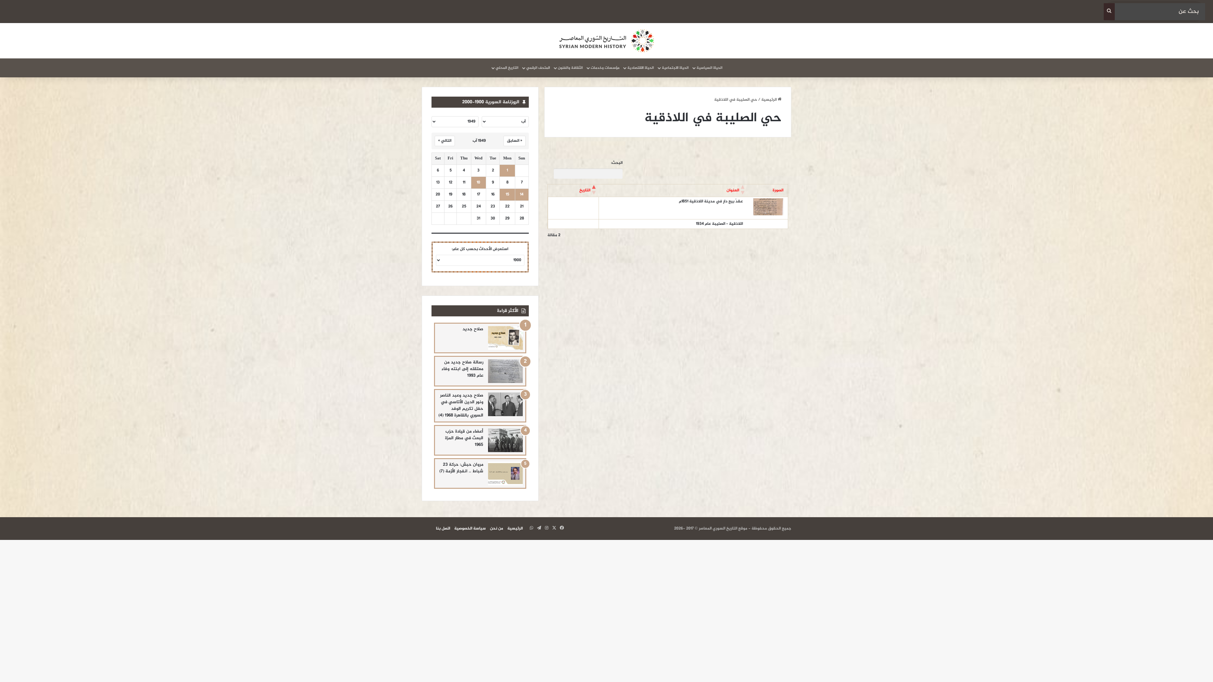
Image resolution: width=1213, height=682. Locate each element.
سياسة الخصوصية (470, 528)
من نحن (496, 528)
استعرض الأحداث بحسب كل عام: (480, 249)
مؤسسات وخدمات (605, 68)
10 (478, 182)
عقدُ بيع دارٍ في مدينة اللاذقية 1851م (711, 201)
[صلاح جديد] (505, 338)
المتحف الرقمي (538, 68)
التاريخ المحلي (507, 68)
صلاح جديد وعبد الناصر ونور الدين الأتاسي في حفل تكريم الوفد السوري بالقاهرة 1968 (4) (460, 405)
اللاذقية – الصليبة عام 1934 (719, 223)
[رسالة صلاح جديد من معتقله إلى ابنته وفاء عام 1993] (505, 371)
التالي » (444, 140)
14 (521, 194)
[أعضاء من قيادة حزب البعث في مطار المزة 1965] (505, 440)
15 (507, 194)
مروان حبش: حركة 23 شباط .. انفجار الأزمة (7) (461, 468)
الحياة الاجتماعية (675, 68)
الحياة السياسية (709, 68)
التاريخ (584, 190)
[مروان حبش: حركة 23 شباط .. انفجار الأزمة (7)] (505, 473)
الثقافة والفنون (570, 68)
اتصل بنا (443, 528)
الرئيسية (769, 99)
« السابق (514, 140)
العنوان (733, 190)
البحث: (617, 163)
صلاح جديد (472, 329)
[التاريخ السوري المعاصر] (606, 40)
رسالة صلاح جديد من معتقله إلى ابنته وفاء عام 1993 (462, 369)
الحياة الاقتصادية (640, 68)
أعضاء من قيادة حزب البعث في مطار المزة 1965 (464, 438)
